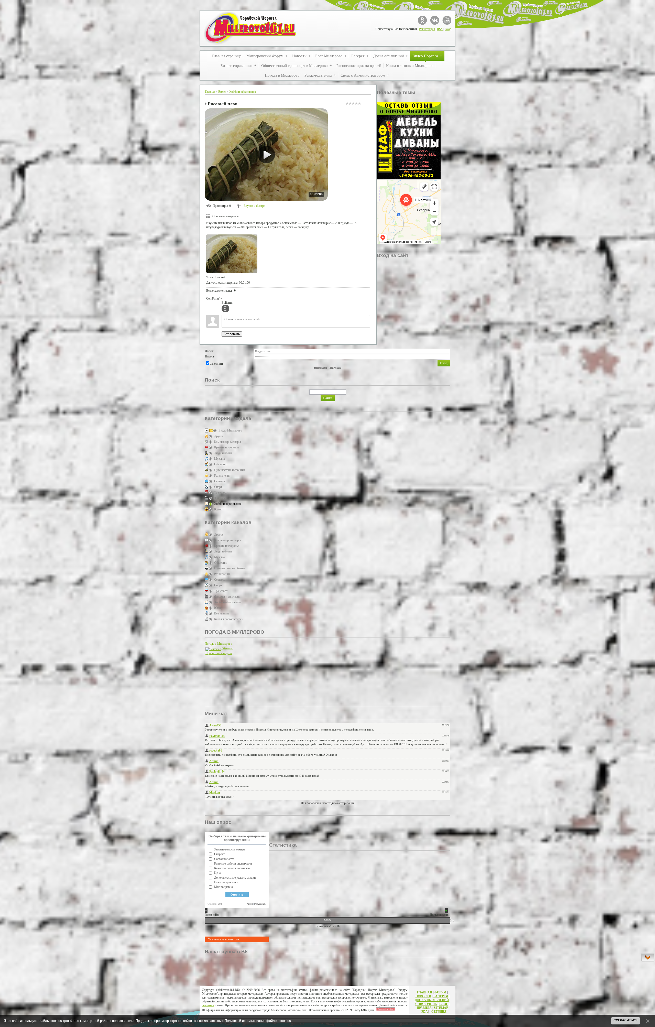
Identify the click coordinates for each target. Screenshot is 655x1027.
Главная (210, 92)
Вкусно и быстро (254, 206)
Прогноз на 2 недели (218, 653)
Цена (217, 873)
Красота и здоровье (226, 447)
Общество (220, 464)
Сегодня (438, 1011)
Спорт (218, 487)
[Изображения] (231, 253)
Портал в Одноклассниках (422, 20)
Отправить (232, 334)
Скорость (220, 854)
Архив (250, 904)
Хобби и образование (242, 92)
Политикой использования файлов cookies (258, 1021)
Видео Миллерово (230, 430)
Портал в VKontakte (434, 20)
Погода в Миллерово (218, 643)
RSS (440, 29)
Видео (222, 92)
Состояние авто (224, 859)
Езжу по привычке (226, 882)
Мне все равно (223, 887)
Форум (440, 992)
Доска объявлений (432, 1000)
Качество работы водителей (232, 868)
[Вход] (225, 308)
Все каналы (221, 613)
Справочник (426, 1004)
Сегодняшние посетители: (224, 939)
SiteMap (441, 1008)
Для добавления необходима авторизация (327, 803)
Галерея (440, 996)
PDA (424, 1011)
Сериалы (219, 481)
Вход (448, 29)
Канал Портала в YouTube (446, 20)
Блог (443, 1004)
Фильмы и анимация (227, 498)
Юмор (218, 509)
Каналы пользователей (228, 619)
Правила (424, 1008)
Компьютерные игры (227, 442)
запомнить (216, 363)
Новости (423, 996)
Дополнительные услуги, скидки (235, 877)
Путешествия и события (229, 470)
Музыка (219, 458)
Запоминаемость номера (229, 849)
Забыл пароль (320, 368)
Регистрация (427, 29)
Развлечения (222, 475)
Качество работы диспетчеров (233, 863)
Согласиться (626, 1020)
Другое (218, 436)
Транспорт (220, 492)
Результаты (260, 904)
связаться (208, 1005)
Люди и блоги (223, 453)
